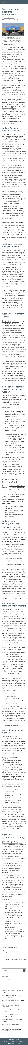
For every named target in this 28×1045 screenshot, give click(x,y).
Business (9, 947)
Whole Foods (20, 114)
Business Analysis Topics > (9, 979)
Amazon (4, 114)
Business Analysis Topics (14, 1043)
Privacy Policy (11, 1041)
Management (15, 947)
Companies (23, 2)
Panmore (7, 2)
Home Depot (15, 116)
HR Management (6, 952)
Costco (8, 116)
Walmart (19, 952)
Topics (17, 2)
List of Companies (20, 1041)
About (5, 1041)
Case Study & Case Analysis (12, 950)
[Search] (24, 970)
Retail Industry (13, 952)
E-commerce (22, 950)
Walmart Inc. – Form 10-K (11, 921)
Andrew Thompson (9, 18)
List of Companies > (7, 982)
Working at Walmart (10, 927)
